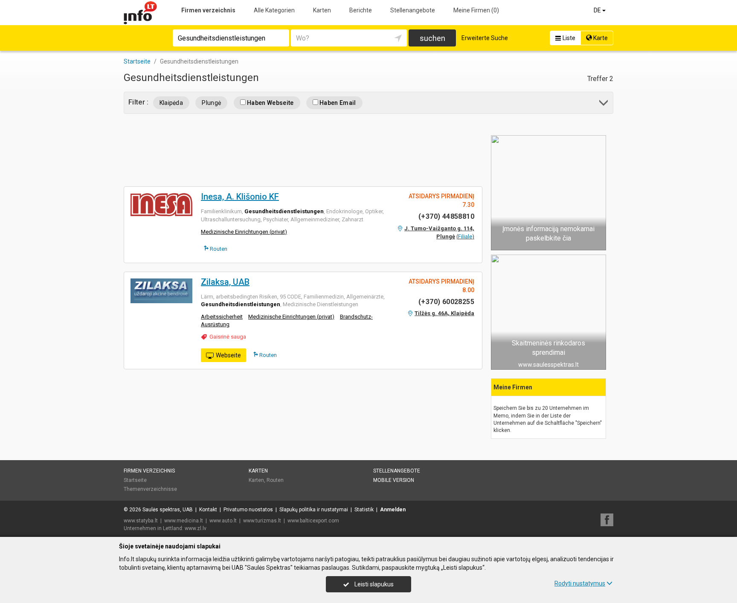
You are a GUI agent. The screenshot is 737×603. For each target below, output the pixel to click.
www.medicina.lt (183, 521)
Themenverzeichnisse (150, 489)
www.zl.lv (195, 528)
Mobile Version (393, 480)
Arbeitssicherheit (222, 316)
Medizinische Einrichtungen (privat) (244, 232)
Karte (600, 38)
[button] (604, 104)
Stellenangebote (412, 10)
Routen (218, 249)
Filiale (465, 236)
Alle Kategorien (274, 10)
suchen (432, 38)
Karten (322, 10)
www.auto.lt (223, 521)
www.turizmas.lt (262, 521)
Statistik (364, 510)
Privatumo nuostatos (248, 510)
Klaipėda (171, 102)
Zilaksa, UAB (225, 282)
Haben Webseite (270, 102)
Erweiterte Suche (484, 38)
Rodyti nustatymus (579, 583)
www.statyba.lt (141, 521)
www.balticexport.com (313, 521)
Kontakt (208, 510)
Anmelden (393, 510)
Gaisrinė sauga (227, 336)
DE (598, 10)
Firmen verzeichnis (208, 10)
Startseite (135, 480)
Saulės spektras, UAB (167, 510)
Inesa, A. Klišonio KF (240, 196)
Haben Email (337, 102)
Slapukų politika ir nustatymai (313, 510)
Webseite (228, 355)
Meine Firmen (476, 10)
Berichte (360, 10)
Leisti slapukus (373, 584)
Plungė (211, 102)
